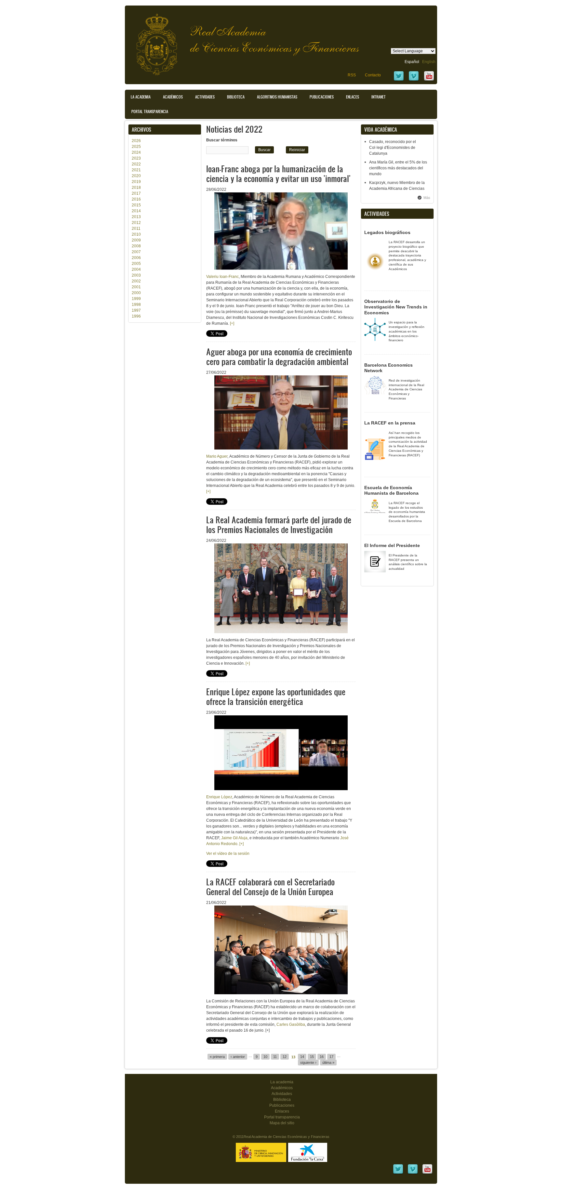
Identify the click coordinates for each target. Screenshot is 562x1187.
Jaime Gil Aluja (234, 838)
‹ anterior (238, 1057)
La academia (281, 1082)
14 (302, 1057)
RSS (352, 75)
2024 (136, 152)
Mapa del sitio (282, 1123)
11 (275, 1057)
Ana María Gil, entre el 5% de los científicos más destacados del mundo (398, 168)
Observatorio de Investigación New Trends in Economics (395, 307)
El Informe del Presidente (392, 545)
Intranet (378, 96)
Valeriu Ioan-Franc (222, 276)
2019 (136, 181)
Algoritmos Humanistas (277, 96)
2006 (136, 257)
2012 (136, 222)
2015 (136, 205)
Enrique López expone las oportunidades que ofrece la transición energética (275, 696)
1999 (136, 298)
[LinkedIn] (398, 1173)
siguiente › (308, 1062)
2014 (136, 211)
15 (312, 1057)
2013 (136, 217)
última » (328, 1062)
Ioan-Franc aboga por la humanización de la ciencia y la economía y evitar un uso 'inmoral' (278, 173)
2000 (136, 293)
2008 (136, 246)
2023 (136, 158)
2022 (136, 164)
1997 (136, 310)
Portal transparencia (149, 111)
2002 (136, 281)
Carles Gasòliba (290, 1024)
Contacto (373, 75)
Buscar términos (221, 140)
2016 (136, 199)
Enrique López (219, 797)
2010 (136, 234)
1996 (136, 316)
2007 (136, 252)
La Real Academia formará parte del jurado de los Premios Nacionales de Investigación (278, 524)
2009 (136, 240)
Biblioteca (236, 96)
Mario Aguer (216, 456)
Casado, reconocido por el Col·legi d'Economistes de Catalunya (392, 147)
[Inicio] (152, 41)
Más (426, 198)
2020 (136, 176)
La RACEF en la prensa (389, 422)
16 (322, 1057)
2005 (136, 263)
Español (412, 61)
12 (285, 1057)
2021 (136, 170)
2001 (136, 287)
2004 (136, 269)
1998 (136, 304)
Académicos (173, 96)
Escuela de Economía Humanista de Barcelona (391, 490)
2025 (136, 146)
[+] (232, 323)
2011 (136, 228)
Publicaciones (322, 96)
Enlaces (352, 96)
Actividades (205, 96)
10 (265, 1057)
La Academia (141, 96)
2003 (136, 275)
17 (331, 1057)
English (428, 61)
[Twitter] (399, 80)
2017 (136, 193)
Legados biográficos (387, 232)
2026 (136, 140)
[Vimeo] (413, 80)
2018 (136, 187)
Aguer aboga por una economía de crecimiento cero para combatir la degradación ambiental (279, 356)
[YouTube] (429, 80)
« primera (217, 1057)
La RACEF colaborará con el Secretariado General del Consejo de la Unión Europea (270, 886)
